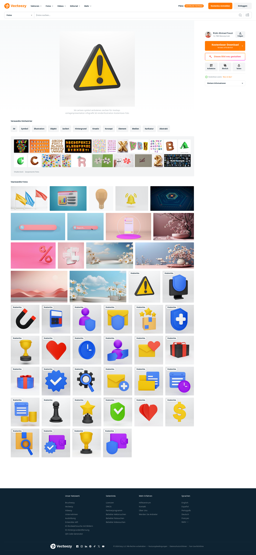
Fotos (48, 6)
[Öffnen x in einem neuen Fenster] (99, 546)
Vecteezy (69, 506)
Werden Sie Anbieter (148, 514)
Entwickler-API (71, 522)
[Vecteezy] (15, 6)
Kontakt (142, 506)
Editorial (74, 6)
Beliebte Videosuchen (115, 522)
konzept (109, 128)
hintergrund (81, 128)
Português (186, 510)
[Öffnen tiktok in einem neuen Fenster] (95, 546)
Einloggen (242, 6)
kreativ (95, 128)
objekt (53, 128)
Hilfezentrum (145, 502)
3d (14, 128)
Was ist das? (227, 77)
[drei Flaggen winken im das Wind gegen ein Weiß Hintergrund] (29, 198)
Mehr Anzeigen (177, 161)
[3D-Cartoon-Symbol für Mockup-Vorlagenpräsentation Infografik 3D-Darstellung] (87, 319)
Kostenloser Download (225, 46)
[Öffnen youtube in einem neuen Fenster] (103, 546)
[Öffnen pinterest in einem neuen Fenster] (90, 546)
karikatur (149, 128)
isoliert (65, 128)
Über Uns (143, 510)
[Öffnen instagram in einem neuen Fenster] (82, 546)
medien (135, 128)
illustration (39, 128)
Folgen (240, 36)
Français (185, 518)
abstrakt (164, 128)
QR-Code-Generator (74, 534)
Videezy (68, 510)
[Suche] (240, 15)
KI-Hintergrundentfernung (77, 530)
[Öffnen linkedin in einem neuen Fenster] (86, 546)
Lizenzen (110, 502)
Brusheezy (70, 502)
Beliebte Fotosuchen (115, 518)
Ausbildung (70, 518)
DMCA (108, 506)
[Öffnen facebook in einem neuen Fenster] (77, 546)
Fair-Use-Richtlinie (196, 546)
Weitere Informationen (216, 83)
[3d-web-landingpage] (68, 198)
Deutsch (185, 514)
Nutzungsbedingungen (157, 546)
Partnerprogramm (114, 510)
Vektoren (35, 6)
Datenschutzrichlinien (178, 546)
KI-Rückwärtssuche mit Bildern (79, 526)
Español (185, 506)
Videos (60, 6)
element (122, 128)
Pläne (180, 6)
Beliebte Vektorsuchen (116, 514)
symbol (24, 128)
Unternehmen (71, 514)
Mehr (86, 6)
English (185, 502)
